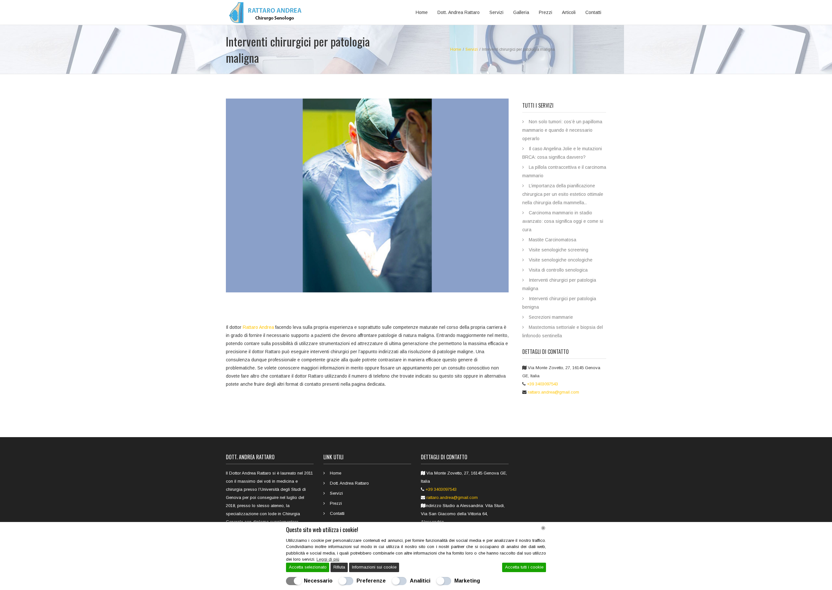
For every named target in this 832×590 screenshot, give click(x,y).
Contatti (593, 12)
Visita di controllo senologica (558, 270)
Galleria (521, 12)
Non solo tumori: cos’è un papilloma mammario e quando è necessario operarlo (562, 130)
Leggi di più (328, 559)
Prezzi (545, 12)
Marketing (467, 580)
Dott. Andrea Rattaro (458, 12)
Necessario (318, 580)
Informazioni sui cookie (374, 567)
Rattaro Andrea (258, 327)
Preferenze (371, 580)
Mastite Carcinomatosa (552, 239)
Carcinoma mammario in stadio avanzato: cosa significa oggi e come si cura (562, 221)
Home (422, 12)
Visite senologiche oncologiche (560, 259)
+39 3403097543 (542, 384)
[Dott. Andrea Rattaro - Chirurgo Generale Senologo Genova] (267, 12)
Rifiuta (339, 567)
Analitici (420, 580)
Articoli (569, 12)
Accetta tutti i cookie (524, 567)
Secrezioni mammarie (551, 317)
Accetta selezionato (308, 567)
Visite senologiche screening (558, 249)
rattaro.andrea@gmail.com (553, 392)
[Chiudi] (543, 528)
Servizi (496, 12)
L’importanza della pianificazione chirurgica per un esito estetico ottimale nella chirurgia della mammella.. (562, 194)
